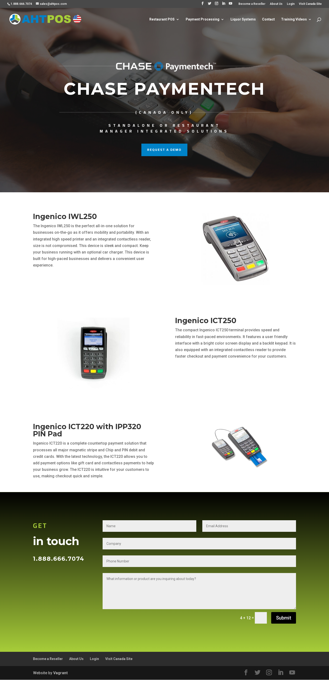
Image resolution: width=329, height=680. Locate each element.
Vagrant (60, 673)
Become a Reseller (251, 4)
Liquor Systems (243, 19)
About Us (276, 4)
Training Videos (294, 19)
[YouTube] (230, 5)
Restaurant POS (162, 19)
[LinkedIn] (223, 5)
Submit (283, 618)
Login (291, 4)
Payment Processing (202, 19)
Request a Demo (164, 150)
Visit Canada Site (310, 4)
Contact (268, 19)
